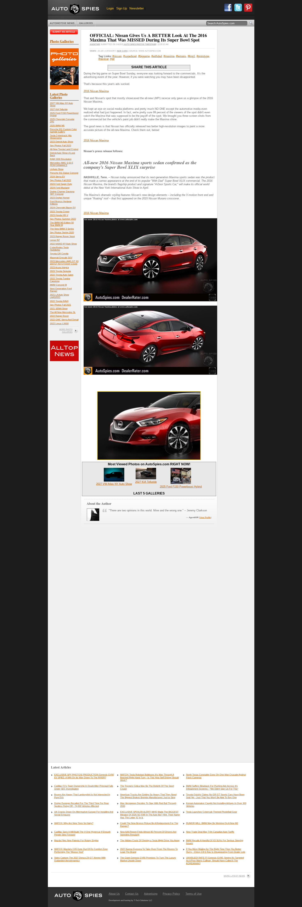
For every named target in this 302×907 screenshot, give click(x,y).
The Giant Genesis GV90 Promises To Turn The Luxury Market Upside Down (148, 859)
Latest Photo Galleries (59, 96)
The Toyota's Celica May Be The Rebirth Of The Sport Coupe (147, 787)
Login (110, 8)
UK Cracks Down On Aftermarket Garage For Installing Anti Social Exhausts (83, 813)
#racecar (103, 58)
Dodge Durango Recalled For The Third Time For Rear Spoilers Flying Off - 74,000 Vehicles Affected (81, 804)
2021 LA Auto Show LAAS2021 (59, 295)
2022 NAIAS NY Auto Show (63, 244)
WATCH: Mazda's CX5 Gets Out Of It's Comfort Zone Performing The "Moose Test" (81, 850)
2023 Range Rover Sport (62, 236)
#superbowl (130, 56)
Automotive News (62, 23)
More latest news (234, 876)
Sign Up (121, 8)
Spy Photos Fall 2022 (60, 180)
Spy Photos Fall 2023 (60, 145)
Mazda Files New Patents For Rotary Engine (76, 840)
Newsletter (136, 8)
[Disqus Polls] (149, 588)
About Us (114, 893)
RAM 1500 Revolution (60, 159)
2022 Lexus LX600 (59, 323)
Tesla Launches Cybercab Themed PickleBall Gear (211, 812)
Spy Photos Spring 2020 (62, 232)
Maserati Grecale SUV (61, 257)
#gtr (112, 58)
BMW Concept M (58, 285)
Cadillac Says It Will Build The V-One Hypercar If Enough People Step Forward (82, 833)
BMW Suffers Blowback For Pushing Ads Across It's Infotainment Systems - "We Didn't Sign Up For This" (212, 787)
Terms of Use (194, 893)
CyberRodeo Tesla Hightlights (59, 248)
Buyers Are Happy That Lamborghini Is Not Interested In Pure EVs (82, 796)
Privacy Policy (171, 893)
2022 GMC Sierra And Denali (64, 319)
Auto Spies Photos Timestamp (139, 44)
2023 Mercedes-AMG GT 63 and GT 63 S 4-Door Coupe (64, 262)
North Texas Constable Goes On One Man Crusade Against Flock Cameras (216, 776)
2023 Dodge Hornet (59, 197)
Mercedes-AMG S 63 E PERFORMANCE (61, 164)
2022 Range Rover (59, 316)
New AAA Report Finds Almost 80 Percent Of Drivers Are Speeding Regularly (148, 833)
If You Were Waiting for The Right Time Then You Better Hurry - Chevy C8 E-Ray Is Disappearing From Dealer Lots (215, 850)
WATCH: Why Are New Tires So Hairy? (73, 823)
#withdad (156, 56)
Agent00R (95, 44)
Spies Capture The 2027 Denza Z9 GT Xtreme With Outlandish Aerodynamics (80, 859)
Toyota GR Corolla (59, 253)
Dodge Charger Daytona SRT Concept (62, 192)
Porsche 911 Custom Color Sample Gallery (63, 130)
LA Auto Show (56, 169)
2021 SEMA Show (59, 308)
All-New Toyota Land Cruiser (64, 149)
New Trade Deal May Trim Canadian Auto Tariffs (210, 832)
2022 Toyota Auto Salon (61, 275)
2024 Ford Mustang (59, 187)
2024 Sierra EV (57, 176)
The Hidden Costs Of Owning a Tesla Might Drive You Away (150, 840)
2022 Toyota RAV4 (59, 301)
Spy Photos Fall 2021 (60, 305)
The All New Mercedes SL (63, 312)
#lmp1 (191, 56)
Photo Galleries (86, 23)
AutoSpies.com (75, 9)
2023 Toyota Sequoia (60, 271)
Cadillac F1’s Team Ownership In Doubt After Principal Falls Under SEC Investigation (83, 787)
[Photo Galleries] (64, 88)
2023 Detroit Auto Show (61, 141)
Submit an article (64, 31)
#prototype (203, 56)
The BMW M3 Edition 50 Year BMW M (62, 223)
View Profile (205, 517)
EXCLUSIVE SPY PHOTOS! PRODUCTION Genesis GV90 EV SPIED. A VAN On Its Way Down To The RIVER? (84, 776)
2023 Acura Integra (59, 267)
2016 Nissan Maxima (96, 91)
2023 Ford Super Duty (61, 184)
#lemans (181, 56)
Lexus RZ (55, 240)
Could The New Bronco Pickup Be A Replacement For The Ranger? (149, 824)
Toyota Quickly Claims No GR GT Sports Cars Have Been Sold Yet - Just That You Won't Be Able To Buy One (215, 796)
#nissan (117, 56)
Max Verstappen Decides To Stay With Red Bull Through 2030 (148, 804)
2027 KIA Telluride (59, 109)
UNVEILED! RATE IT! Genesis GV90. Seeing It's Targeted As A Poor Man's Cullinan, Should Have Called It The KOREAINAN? (215, 860)
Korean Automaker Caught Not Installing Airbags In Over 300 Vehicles (216, 804)
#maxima (169, 56)
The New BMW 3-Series (62, 229)
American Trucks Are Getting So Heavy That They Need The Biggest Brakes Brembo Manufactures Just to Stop (148, 796)
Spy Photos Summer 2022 (63, 219)
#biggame (144, 56)
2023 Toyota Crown (59, 211)
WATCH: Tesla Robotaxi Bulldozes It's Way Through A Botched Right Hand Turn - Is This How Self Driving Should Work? (149, 777)
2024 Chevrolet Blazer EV (63, 207)
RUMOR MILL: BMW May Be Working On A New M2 (212, 823)
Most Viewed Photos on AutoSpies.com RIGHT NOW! (149, 464)
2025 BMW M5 (57, 125)
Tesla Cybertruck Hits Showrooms (61, 136)
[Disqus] (149, 693)
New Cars (122, 51)
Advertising (150, 893)
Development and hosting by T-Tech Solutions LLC (130, 900)
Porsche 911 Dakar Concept (64, 173)
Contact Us (131, 893)
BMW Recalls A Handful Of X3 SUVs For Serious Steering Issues (214, 842)
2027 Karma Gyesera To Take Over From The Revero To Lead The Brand (149, 850)
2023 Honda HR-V (59, 215)
